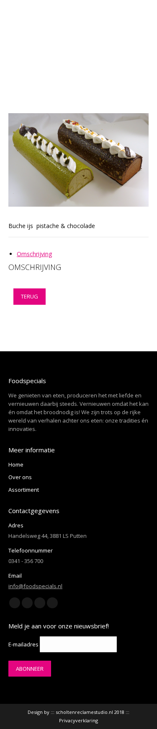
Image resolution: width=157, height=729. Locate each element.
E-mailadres (23, 644)
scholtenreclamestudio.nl (84, 712)
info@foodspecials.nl (35, 586)
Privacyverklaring (78, 720)
